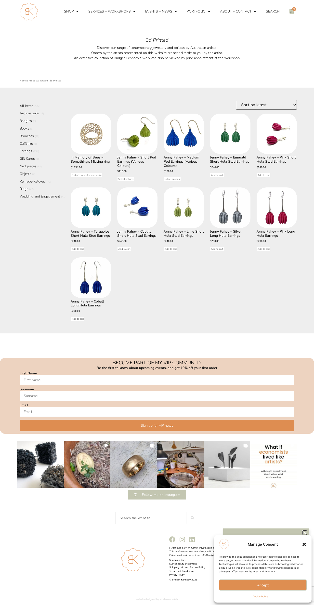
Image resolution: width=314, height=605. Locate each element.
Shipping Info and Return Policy (187, 567)
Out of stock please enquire (87, 175)
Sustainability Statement (183, 564)
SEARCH (273, 11)
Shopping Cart (177, 560)
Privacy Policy (176, 575)
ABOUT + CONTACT (235, 11)
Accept (263, 585)
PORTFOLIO (196, 11)
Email (24, 405)
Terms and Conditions (181, 571)
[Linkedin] (192, 539)
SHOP (69, 11)
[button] (304, 544)
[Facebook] (172, 539)
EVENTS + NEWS (158, 11)
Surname (27, 389)
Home (23, 80)
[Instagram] (182, 539)
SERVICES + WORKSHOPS (109, 11)
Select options (125, 179)
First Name (28, 373)
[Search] (192, 518)
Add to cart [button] (217, 175)
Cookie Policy (260, 596)
